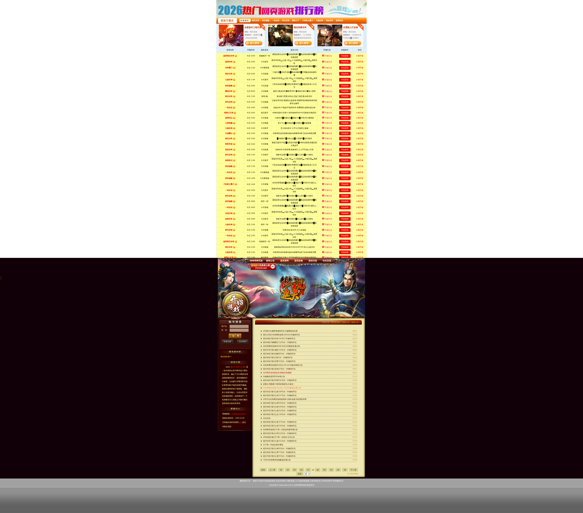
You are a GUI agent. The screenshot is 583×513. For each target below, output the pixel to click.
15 (294, 470)
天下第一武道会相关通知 (273, 445)
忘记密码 (242, 342)
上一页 (272, 470)
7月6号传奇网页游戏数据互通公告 (277, 460)
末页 (300, 474)
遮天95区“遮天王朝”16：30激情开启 (278, 357)
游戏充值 (313, 260)
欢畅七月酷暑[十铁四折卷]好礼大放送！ (279, 384)
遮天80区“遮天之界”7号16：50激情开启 (279, 452)
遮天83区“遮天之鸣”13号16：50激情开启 (280, 433)
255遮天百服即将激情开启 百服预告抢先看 (280, 331)
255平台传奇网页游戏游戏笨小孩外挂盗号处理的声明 (284, 399)
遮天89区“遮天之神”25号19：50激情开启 (280, 403)
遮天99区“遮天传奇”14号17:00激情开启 (279, 339)
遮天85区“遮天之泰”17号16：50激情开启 (280, 422)
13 (281, 470)
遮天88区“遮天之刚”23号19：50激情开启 (280, 407)
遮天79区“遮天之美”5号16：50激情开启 (279, 456)
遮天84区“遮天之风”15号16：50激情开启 (280, 426)
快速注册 (227, 342)
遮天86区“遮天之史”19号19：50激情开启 (280, 414)
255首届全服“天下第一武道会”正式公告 (279, 437)
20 (324, 470)
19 (318, 470)
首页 (263, 470)
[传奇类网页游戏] (292, 288)
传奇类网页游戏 (300, 485)
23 (345, 470)
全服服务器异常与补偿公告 (274, 376)
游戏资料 (284, 260)
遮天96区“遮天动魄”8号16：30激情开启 (279, 354)
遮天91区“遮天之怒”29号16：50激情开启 (280, 392)
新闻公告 (270, 260)
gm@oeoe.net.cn (238, 414)
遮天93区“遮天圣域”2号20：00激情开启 (279, 369)
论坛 (240, 422)
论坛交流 (327, 260)
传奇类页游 (335, 322)
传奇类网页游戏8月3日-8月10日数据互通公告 (281, 346)
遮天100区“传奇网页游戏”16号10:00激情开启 (281, 335)
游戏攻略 (298, 260)
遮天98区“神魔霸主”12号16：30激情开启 (280, 342)
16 (301, 470)
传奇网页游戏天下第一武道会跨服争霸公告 (280, 430)
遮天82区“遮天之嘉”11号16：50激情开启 (280, 441)
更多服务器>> (226, 357)
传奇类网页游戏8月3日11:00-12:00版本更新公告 (283, 365)
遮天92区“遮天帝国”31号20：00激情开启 (280, 380)
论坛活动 (266, 418)
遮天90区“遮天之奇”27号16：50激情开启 (280, 395)
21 (331, 470)
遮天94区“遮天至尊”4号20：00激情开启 (279, 361)
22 (338, 470)
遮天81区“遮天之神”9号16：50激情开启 (279, 448)
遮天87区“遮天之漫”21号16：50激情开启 (280, 411)
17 (308, 470)
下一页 (353, 470)
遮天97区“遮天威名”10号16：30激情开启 (280, 350)
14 (288, 470)
